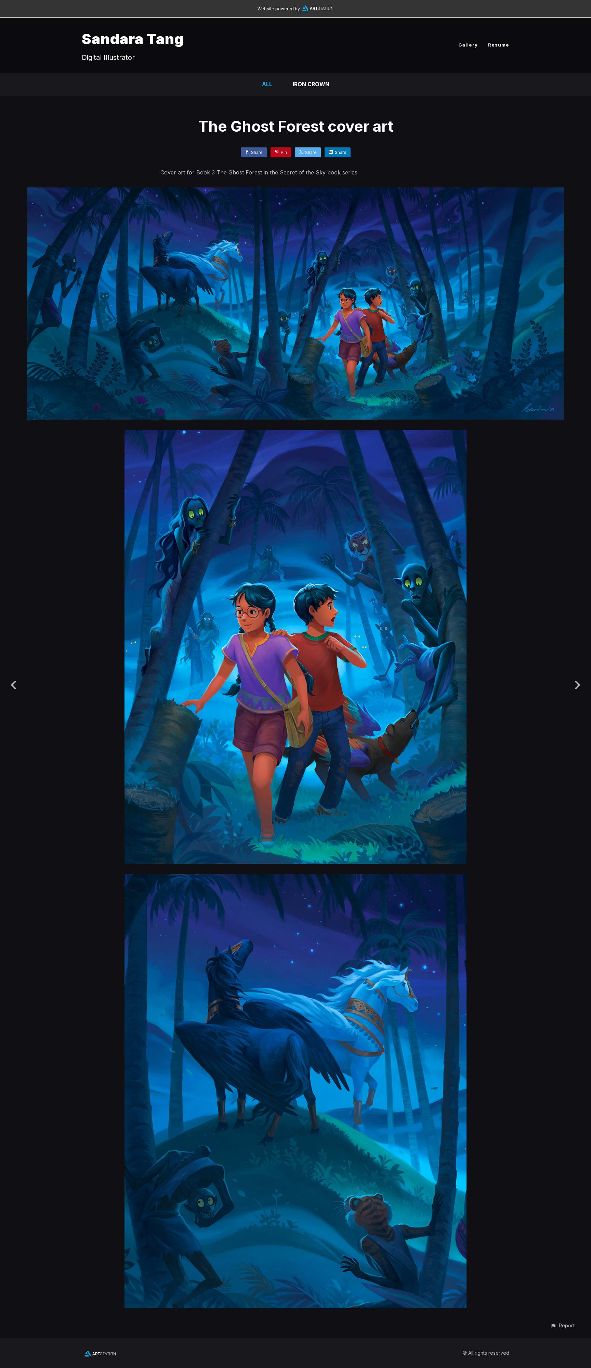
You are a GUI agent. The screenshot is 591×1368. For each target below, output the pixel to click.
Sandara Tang (133, 39)
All (267, 84)
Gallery (468, 45)
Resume (498, 45)
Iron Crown (311, 84)
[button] (562, 1325)
